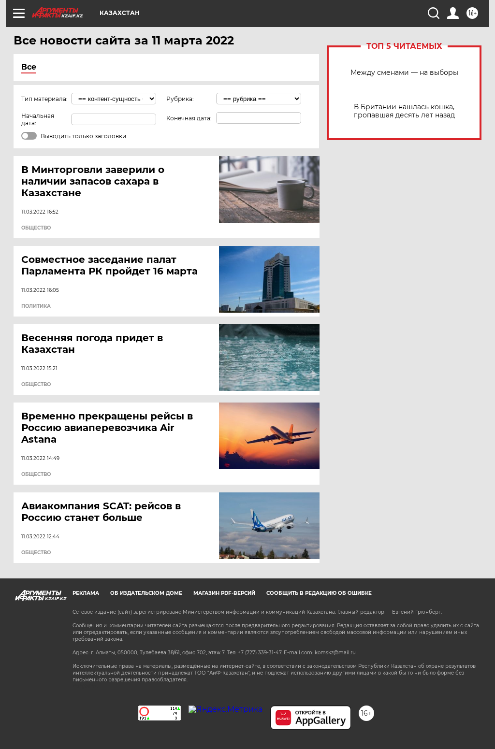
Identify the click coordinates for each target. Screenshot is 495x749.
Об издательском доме (146, 593)
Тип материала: (44, 98)
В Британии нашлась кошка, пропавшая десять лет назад (404, 111)
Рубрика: (180, 98)
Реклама (86, 593)
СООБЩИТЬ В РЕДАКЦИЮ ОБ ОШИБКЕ (319, 593)
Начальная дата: (37, 119)
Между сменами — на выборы (404, 73)
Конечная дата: (189, 118)
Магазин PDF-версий (224, 593)
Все (28, 67)
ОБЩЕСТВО (36, 228)
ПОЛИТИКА (36, 306)
